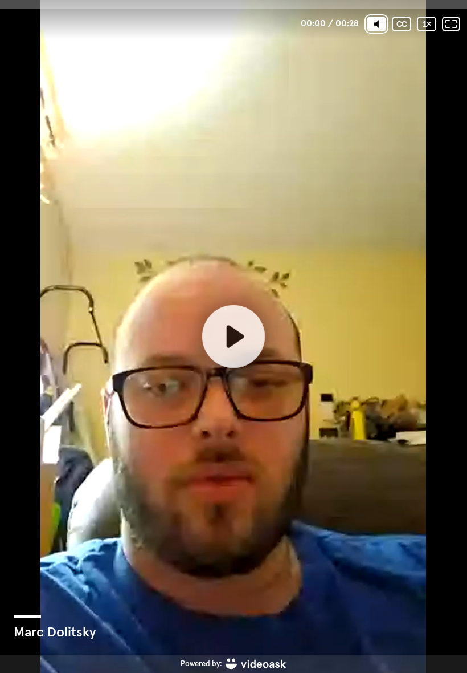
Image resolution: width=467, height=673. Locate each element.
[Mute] (376, 24)
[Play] (233, 336)
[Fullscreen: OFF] (451, 24)
